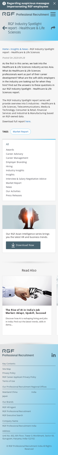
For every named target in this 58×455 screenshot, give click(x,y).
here (27, 121)
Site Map (6, 369)
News (9, 187)
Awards (10, 149)
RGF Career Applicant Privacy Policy (19, 377)
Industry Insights (15, 170)
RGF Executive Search (12, 415)
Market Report (20, 131)
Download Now (25, 245)
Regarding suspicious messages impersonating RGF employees (28, 4)
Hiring (9, 166)
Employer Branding (16, 162)
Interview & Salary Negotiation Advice (26, 178)
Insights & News (19, 49)
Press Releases (14, 195)
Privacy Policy (8, 373)
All (7, 144)
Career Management (17, 158)
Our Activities (13, 191)
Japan (5, 396)
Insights (10, 174)
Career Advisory (14, 153)
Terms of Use (8, 381)
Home (5, 49)
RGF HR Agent (9, 407)
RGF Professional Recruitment (16, 411)
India (33, 392)
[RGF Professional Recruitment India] (25, 14)
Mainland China (9, 392)
